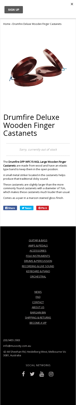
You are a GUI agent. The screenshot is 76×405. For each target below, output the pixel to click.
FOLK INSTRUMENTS (38, 256)
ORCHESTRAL (38, 276)
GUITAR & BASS (38, 240)
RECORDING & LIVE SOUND (38, 266)
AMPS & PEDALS (38, 245)
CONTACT (38, 302)
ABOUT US (38, 307)
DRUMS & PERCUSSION (38, 261)
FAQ (38, 297)
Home (6, 24)
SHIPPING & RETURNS (38, 317)
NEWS (38, 292)
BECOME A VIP (38, 323)
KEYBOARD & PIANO (38, 271)
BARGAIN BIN (38, 312)
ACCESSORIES (38, 250)
